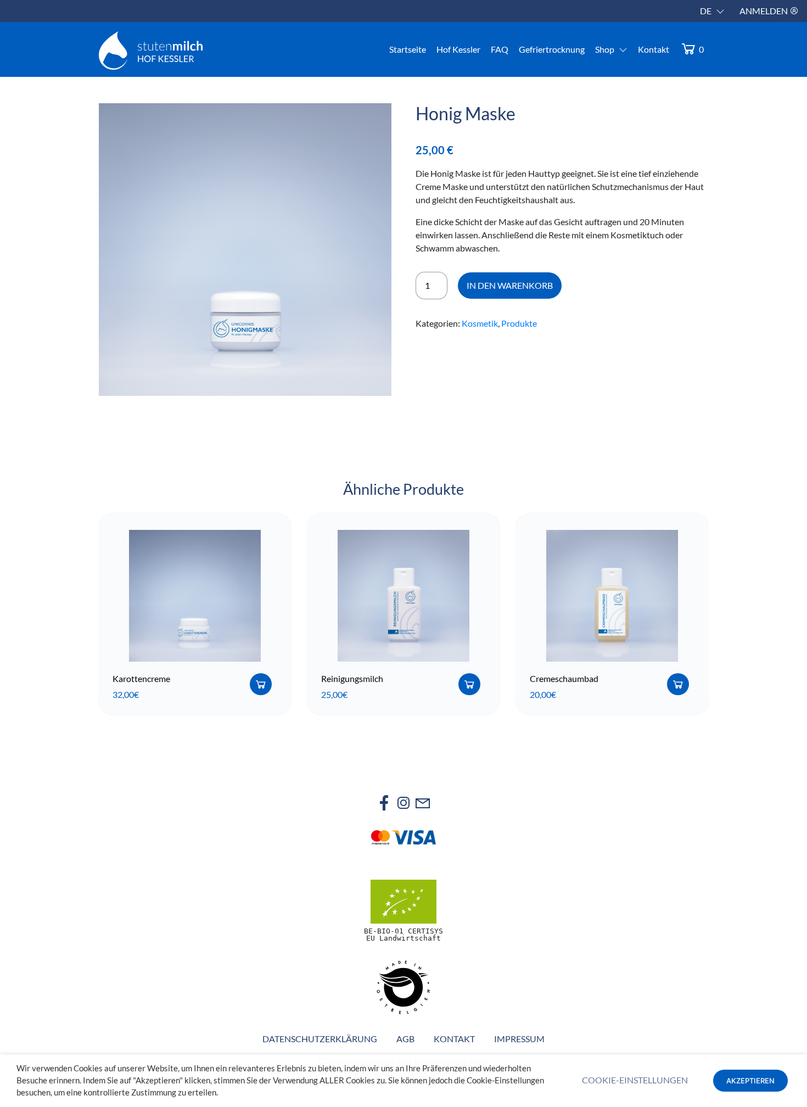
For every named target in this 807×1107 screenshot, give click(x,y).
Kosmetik (480, 323)
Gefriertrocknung (552, 49)
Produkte (519, 323)
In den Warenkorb (510, 285)
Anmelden (764, 10)
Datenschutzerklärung (319, 1038)
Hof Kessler (458, 49)
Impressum (519, 1038)
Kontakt (653, 49)
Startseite (407, 49)
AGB (405, 1038)
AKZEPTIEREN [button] (750, 1080)
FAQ (499, 49)
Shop (604, 49)
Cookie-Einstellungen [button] (635, 1080)
